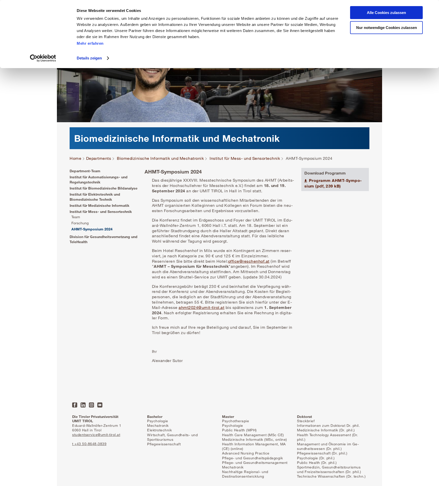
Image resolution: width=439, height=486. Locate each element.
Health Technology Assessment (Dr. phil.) (327, 437)
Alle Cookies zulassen (386, 12)
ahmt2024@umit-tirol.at (201, 307)
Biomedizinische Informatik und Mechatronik (160, 158)
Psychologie (157, 421)
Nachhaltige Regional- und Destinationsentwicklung (245, 473)
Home (75, 158)
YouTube (99, 404)
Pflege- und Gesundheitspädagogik (252, 458)
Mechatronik (158, 425)
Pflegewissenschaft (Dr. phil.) (322, 453)
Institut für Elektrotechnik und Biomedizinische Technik (95, 196)
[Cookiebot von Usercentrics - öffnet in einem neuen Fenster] (43, 58)
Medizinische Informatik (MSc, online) (254, 439)
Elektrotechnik (159, 430)
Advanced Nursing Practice (246, 453)
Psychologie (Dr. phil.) (316, 458)
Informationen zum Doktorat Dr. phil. (328, 425)
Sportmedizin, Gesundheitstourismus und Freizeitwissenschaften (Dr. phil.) (329, 469)
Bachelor (154, 416)
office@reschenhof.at (249, 261)
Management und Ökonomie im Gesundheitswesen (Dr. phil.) (328, 446)
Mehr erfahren (90, 43)
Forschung (80, 223)
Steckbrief (306, 421)
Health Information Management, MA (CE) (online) (254, 446)
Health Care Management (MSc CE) (253, 435)
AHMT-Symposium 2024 (92, 229)
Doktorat (304, 416)
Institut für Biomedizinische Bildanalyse (103, 188)
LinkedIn (83, 404)
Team (75, 217)
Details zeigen (89, 58)
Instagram (91, 404)
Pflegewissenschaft (164, 444)
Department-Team (85, 171)
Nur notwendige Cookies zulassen (386, 27)
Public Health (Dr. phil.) (317, 462)
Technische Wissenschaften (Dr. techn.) (331, 476)
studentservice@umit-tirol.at (96, 434)
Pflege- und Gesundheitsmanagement (255, 462)
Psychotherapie (235, 421)
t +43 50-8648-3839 (89, 444)
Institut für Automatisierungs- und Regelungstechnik (99, 179)
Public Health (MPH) (239, 430)
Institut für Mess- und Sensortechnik (245, 158)
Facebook (74, 404)
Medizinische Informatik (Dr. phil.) (326, 430)
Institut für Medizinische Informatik (99, 205)
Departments (98, 158)
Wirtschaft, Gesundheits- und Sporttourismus (172, 437)
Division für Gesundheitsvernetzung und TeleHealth (103, 239)
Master (228, 416)
